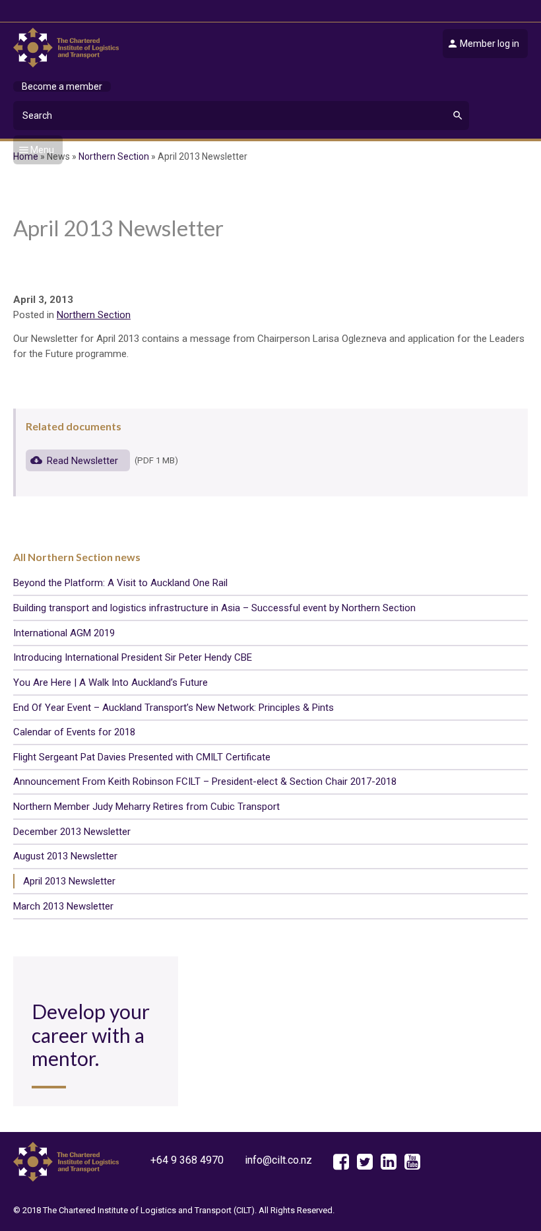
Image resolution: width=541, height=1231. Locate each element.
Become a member (62, 86)
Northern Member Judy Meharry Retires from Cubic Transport (146, 807)
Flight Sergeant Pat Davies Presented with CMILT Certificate (141, 757)
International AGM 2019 (64, 633)
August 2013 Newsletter (65, 856)
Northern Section (94, 315)
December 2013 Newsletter (72, 832)
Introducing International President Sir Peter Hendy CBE (132, 657)
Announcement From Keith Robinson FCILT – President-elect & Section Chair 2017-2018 (205, 781)
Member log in (489, 43)
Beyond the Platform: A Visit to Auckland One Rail (120, 583)
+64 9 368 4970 (187, 1160)
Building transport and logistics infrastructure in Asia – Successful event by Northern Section (214, 608)
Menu (42, 150)
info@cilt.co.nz (278, 1160)
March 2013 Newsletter (63, 906)
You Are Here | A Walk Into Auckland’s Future (110, 682)
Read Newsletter (84, 460)
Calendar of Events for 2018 (74, 732)
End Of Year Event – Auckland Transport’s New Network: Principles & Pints (173, 708)
